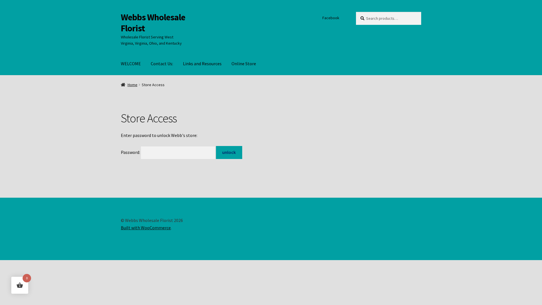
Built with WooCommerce (146, 227)
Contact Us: (162, 63)
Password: (131, 152)
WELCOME (131, 63)
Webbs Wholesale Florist (153, 23)
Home (132, 84)
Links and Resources (202, 63)
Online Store (243, 63)
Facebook (330, 17)
